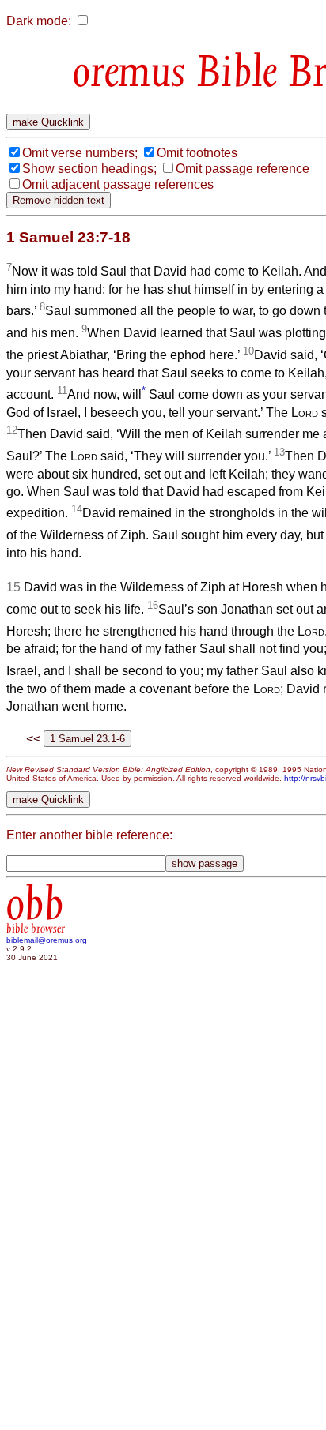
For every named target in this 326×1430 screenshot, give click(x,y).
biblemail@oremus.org (46, 940)
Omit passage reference (242, 168)
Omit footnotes (197, 153)
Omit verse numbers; (80, 153)
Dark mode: (38, 21)
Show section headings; (89, 168)
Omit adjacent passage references (118, 184)
